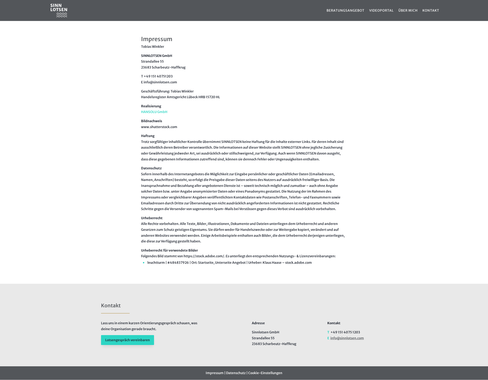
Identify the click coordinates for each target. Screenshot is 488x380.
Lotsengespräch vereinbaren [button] (127, 340)
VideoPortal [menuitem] (381, 11)
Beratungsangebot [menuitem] (345, 11)
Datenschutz (236, 373)
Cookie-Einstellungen (265, 373)
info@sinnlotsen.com (347, 338)
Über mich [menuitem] (408, 11)
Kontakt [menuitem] (430, 11)
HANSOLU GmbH (154, 112)
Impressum (215, 373)
